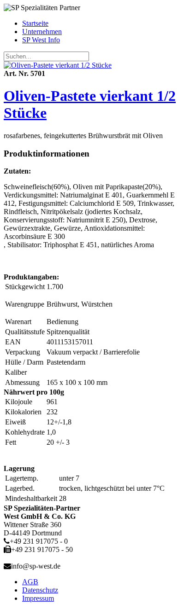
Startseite (35, 23)
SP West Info (41, 40)
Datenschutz (40, 590)
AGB (30, 582)
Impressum (38, 598)
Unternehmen (42, 31)
